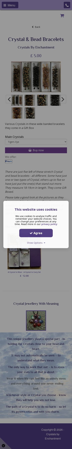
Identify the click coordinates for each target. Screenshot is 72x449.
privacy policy (49, 224)
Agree (37, 233)
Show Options (35, 242)
